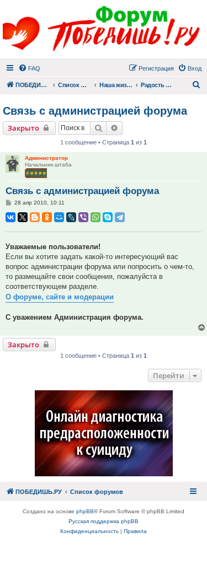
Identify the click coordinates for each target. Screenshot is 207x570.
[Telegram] (120, 217)
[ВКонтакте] (10, 217)
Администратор (46, 158)
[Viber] (83, 217)
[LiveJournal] (71, 217)
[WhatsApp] (95, 217)
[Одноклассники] (47, 217)
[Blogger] (35, 217)
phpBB (85, 511)
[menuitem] (29, 68)
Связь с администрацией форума (95, 111)
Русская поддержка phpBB (103, 521)
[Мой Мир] (59, 217)
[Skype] (108, 217)
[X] (23, 217)
